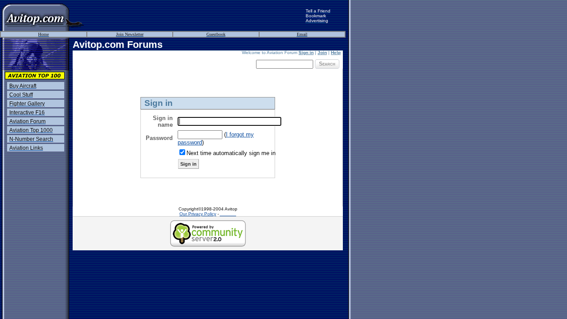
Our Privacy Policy (197, 213)
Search (327, 64)
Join (322, 52)
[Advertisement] (195, 15)
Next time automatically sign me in (231, 153)
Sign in (306, 52)
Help (336, 52)
